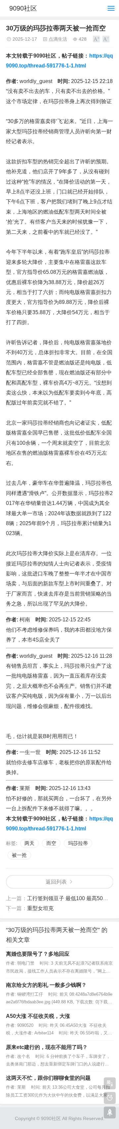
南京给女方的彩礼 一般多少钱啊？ (46, 985)
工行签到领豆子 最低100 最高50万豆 (70, 898)
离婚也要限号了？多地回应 (37, 954)
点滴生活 (58, 39)
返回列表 (56, 882)
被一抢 (19, 855)
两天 (29, 843)
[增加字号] (96, 39)
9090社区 (23, 8)
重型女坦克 (40, 908)
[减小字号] (105, 39)
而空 (51, 843)
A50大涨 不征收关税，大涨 (38, 1016)
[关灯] (110, 1098)
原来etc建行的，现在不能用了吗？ (47, 1047)
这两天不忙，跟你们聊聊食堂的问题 (48, 1078)
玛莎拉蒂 (78, 843)
